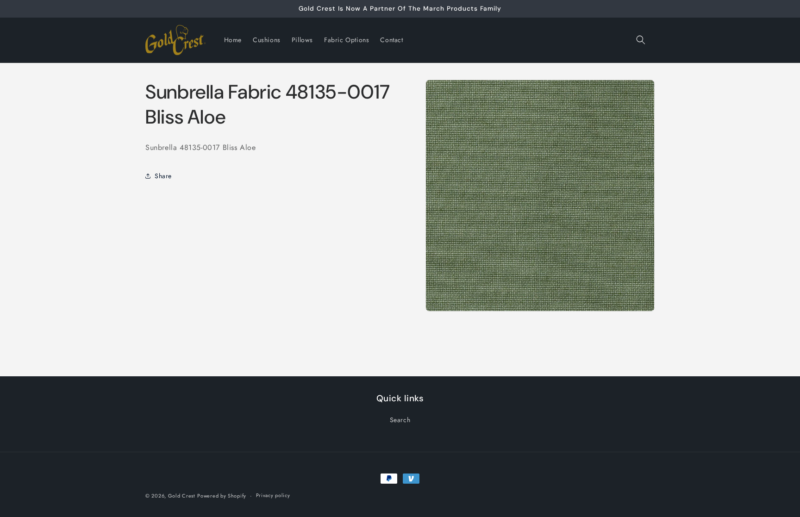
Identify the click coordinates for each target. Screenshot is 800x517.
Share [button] (163, 176)
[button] (641, 40)
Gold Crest (181, 495)
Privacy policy (273, 495)
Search (400, 419)
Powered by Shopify (221, 495)
